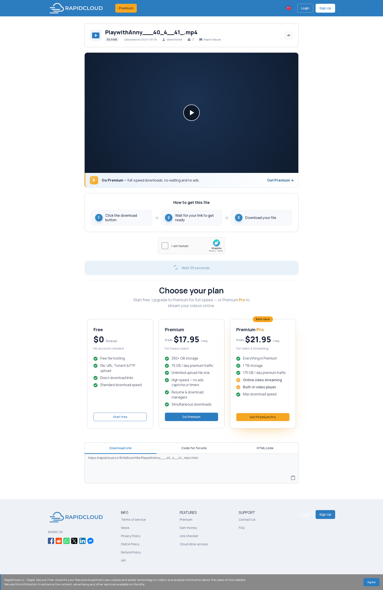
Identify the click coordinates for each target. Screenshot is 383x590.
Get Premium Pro (263, 417)
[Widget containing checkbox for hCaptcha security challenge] (191, 245)
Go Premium (191, 417)
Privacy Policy (130, 536)
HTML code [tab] (265, 448)
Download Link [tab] (120, 448)
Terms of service (133, 519)
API (123, 560)
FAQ (241, 528)
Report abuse (212, 39)
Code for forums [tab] (194, 448)
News (125, 528)
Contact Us (247, 519)
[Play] (191, 112)
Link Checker (189, 536)
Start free (120, 417)
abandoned (174, 39)
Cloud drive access (194, 544)
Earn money (188, 528)
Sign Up (325, 8)
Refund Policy (131, 552)
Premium (126, 8)
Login (305, 8)
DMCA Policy (130, 544)
